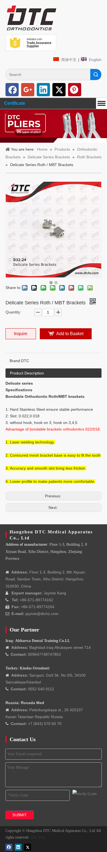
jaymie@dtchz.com (42, 613)
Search (95, 74)
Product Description (27, 373)
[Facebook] (12, 89)
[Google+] (27, 89)
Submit (19, 815)
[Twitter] (59, 89)
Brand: (15, 361)
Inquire (20, 333)
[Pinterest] (74, 89)
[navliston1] (31, 18)
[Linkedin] (43, 89)
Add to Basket (69, 333)
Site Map (38, 837)
